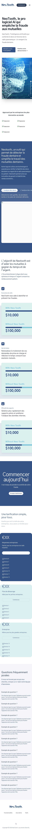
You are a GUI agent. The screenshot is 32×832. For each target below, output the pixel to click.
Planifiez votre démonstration (22, 49)
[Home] (8, 5)
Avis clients (19, 813)
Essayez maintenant (16, 493)
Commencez (16, 599)
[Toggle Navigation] (29, 5)
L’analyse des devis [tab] (9, 190)
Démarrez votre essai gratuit (7, 49)
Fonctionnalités (8, 813)
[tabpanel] (16, 218)
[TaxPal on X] (16, 824)
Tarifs (26, 813)
